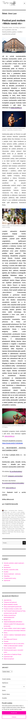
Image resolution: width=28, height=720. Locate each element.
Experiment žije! (8, 656)
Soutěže (6, 572)
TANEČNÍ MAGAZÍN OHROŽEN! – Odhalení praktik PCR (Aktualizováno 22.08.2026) (14, 624)
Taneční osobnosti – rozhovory (12, 574)
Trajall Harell (10, 531)
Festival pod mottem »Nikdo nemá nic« (13, 22)
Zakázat (14, 717)
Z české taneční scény (10, 578)
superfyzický (17, 530)
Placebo (6, 641)
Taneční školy (6, 694)
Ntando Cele (5, 525)
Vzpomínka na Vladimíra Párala (12, 654)
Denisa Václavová (19, 515)
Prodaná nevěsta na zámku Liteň (13, 609)
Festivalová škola (21, 517)
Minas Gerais (17, 522)
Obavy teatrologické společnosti (12, 606)
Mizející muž (7, 620)
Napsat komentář (6, 533)
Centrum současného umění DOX (17, 514)
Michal (5, 510)
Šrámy (5, 633)
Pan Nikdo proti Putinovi (10, 639)
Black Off (7, 514)
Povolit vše (14, 713)
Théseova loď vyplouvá (10, 602)
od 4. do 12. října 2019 (13, 525)
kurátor (6, 520)
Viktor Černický (17, 531)
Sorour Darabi (11, 530)
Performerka (16, 527)
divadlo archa (14, 517)
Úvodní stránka (6, 679)
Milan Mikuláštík (10, 522)
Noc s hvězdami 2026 (10, 648)
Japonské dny (7, 600)
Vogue (22, 531)
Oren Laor (21, 525)
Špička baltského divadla (11, 604)
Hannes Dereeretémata (14, 518)
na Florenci (13, 523)
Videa (3, 686)
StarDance (5, 683)
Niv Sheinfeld (20, 523)
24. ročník (13, 512)
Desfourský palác (6, 517)
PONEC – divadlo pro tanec (8, 528)
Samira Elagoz (18, 528)
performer (11, 527)
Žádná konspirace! (9, 659)
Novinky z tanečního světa (11, 569)
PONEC (21, 527)
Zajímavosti (7, 580)
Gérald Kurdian (5, 518)
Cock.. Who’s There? (10, 515)
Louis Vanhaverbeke (13, 520)
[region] (14, 710)
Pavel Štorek (5, 527)
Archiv (4, 690)
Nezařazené (7, 567)
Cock (3, 515)
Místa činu (8, 523)
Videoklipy (7, 576)
